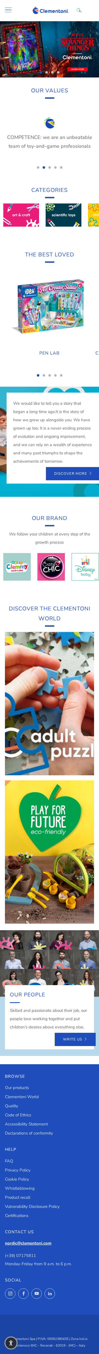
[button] (11, 1343)
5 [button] (61, 167)
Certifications (16, 1215)
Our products (17, 1087)
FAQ (9, 1161)
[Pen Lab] (49, 307)
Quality (11, 1106)
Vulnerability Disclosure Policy (32, 1206)
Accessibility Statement (26, 1124)
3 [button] (52, 72)
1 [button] (41, 72)
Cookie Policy (17, 1179)
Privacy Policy (18, 1170)
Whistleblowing (20, 1188)
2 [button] (46, 72)
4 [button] (58, 72)
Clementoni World (22, 1097)
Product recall (17, 1197)
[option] (49, 49)
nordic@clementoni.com (28, 1243)
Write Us (72, 1039)
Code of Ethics (18, 1115)
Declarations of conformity (29, 1133)
